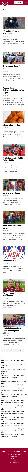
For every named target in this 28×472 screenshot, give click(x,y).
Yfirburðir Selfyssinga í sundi (12, 227)
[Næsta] (23, 350)
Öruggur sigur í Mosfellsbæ (9, 294)
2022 (2, 379)
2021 (2, 383)
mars (10, 360)
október (3, 366)
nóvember (8, 366)
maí (15, 360)
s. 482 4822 (14, 460)
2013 (2, 427)
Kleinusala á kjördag (11, 125)
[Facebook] (14, 467)
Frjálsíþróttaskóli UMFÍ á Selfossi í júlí (13, 159)
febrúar (7, 360)
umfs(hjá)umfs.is (14, 462)
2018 (2, 398)
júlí (20, 360)
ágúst (22, 360)
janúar (3, 360)
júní (18, 360)
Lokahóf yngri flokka (11, 193)
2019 (2, 392)
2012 (2, 432)
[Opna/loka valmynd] (25, 2)
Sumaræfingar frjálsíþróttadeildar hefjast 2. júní (14, 90)
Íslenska (19, 2)
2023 (2, 373)
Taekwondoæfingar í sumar (11, 67)
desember (14, 366)
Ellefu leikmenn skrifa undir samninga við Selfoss (12, 330)
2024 (2, 368)
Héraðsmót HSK (9, 260)
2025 (2, 362)
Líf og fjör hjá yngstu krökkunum (11, 32)
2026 (2, 358)
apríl (13, 360)
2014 (2, 421)
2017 (2, 404)
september (23, 364)
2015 (2, 415)
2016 (2, 410)
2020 (2, 387)
